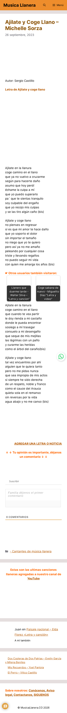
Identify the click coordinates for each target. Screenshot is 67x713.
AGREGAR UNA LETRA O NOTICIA (38, 443)
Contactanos (23, 695)
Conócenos (37, 690)
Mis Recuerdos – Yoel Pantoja (26, 667)
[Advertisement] (33, 60)
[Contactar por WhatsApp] (61, 356)
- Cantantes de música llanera (31, 551)
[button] (44, 5)
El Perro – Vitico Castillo (22, 672)
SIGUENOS (41, 695)
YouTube (33, 578)
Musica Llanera (19, 5)
